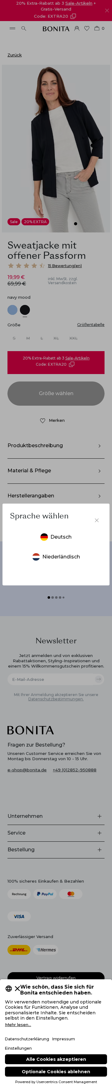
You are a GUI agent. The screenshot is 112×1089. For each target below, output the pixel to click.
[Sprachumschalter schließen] (97, 520)
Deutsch (61, 537)
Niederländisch (61, 557)
